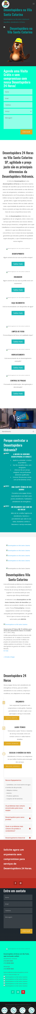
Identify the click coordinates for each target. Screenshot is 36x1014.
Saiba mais (18, 264)
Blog (13, 632)
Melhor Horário (13, 766)
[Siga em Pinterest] (23, 992)
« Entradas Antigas (9, 657)
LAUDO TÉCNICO (12, 743)
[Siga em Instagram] (20, 883)
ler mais (6, 651)
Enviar (26, 132)
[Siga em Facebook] (15, 883)
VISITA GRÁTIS (11, 718)
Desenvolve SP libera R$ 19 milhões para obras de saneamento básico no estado (18, 630)
